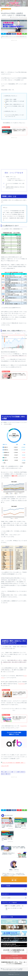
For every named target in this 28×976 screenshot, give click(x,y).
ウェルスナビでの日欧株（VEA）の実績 (15, 184)
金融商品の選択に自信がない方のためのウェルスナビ (15, 187)
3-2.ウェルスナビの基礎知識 (6, 8)
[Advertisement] (14, 55)
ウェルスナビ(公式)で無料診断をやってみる (14, 733)
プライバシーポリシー (13, 972)
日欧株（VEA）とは (11, 176)
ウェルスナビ (21, 683)
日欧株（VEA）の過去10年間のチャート (16, 180)
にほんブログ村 (4, 765)
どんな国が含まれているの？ (14, 178)
